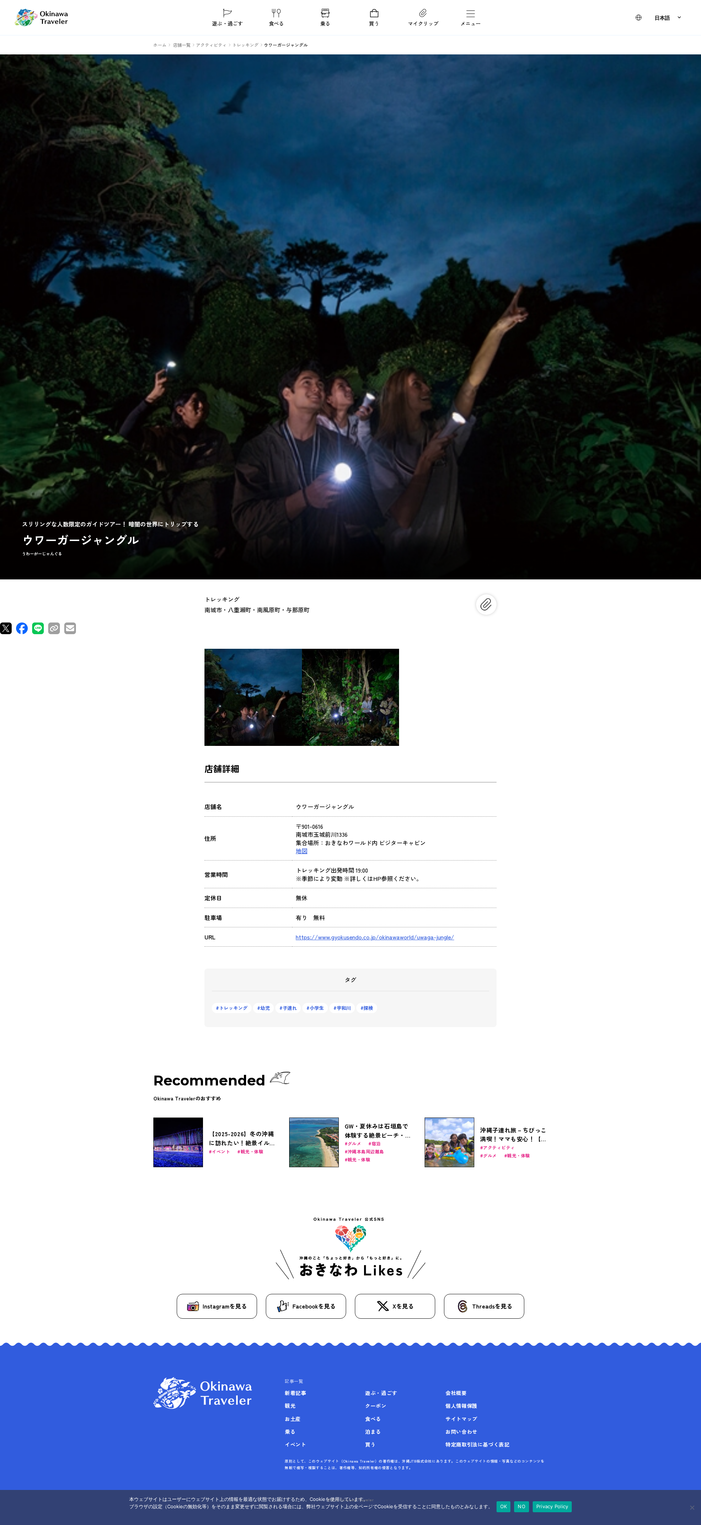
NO (521, 1506)
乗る (325, 23)
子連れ (290, 1007)
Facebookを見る (314, 1306)
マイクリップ (423, 23)
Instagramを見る (225, 1306)
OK (503, 1506)
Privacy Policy (552, 1506)
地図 (301, 850)
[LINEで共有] (38, 628)
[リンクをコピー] (54, 628)
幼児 (265, 1007)
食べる (276, 23)
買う (374, 23)
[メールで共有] (70, 628)
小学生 (317, 1007)
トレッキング (233, 1007)
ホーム (159, 45)
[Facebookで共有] (22, 628)
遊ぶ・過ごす (227, 23)
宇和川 (344, 1007)
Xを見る (403, 1306)
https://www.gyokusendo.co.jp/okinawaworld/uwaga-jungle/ (375, 936)
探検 (368, 1007)
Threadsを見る (492, 1306)
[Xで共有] (6, 628)
